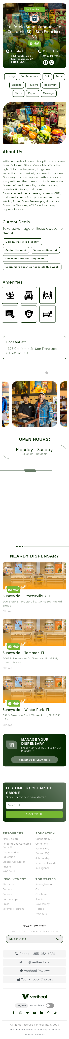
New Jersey (43, 904)
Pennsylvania (44, 885)
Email (59, 76)
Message (48, 93)
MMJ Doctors (11, 839)
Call (47, 76)
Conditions (42, 844)
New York (41, 914)
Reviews (33, 85)
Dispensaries (11, 852)
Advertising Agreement (47, 1029)
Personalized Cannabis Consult (17, 846)
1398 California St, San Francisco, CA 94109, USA (32, 351)
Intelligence (43, 868)
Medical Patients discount (23, 241)
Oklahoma (42, 894)
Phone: (37, 954)
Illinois (39, 899)
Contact (7, 889)
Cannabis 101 (44, 839)
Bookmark (50, 85)
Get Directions (30, 76)
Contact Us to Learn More (34, 760)
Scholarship (43, 858)
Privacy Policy (24, 1029)
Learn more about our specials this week (32, 267)
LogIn (20, 1005)
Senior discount (16, 250)
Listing (11, 76)
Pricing (7, 867)
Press (6, 904)
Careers (7, 894)
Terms (11, 1029)
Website (17, 85)
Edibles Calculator (14, 862)
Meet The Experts (46, 863)
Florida (40, 909)
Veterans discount (45, 250)
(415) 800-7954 (51, 56)
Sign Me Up (34, 814)
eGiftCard (9, 872)
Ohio (38, 889)
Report (32, 93)
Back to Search (34, 9)
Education (9, 857)
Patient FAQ (43, 849)
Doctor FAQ (42, 853)
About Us (8, 885)
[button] (34, 939)
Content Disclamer (34, 1034)
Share (18, 93)
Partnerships (10, 899)
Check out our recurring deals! (26, 258)
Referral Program (13, 909)
